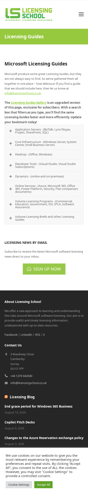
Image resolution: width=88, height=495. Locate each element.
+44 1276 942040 (21, 376)
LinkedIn (26, 335)
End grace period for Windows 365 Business (38, 406)
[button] (81, 14)
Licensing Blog (22, 397)
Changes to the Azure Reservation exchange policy (44, 438)
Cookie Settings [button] (18, 485)
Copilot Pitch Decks (20, 422)
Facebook (11, 335)
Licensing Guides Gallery (28, 103)
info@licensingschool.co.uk (23, 93)
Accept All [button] (43, 485)
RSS (37, 335)
